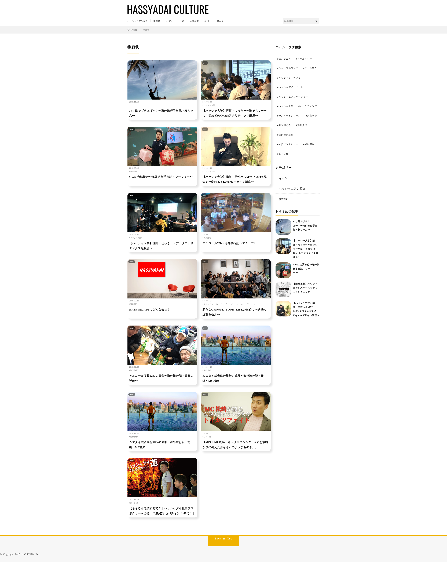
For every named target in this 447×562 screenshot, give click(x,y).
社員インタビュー (288, 144)
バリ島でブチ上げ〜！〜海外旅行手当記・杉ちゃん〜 (161, 113)
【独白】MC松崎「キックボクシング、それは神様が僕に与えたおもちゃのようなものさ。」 (236, 444)
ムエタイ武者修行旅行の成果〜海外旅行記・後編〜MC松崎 (233, 378)
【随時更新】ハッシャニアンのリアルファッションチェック (305, 287)
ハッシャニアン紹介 (137, 21)
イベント (170, 21)
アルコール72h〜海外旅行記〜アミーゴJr (230, 243)
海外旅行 (134, 171)
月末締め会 (285, 125)
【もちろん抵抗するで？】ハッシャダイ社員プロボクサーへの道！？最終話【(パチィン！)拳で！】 (162, 510)
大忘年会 (312, 115)
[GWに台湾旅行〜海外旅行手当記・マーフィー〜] (283, 270)
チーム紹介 (311, 68)
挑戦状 (156, 21)
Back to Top (223, 538)
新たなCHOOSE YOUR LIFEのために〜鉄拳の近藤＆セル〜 (234, 312)
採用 (206, 21)
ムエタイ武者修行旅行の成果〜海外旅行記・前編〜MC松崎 (159, 444)
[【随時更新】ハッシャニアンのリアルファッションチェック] (283, 289)
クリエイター (209, 304)
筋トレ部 (207, 436)
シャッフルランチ (288, 68)
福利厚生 (134, 304)
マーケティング (308, 106)
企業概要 (194, 21)
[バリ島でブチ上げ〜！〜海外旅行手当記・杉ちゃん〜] (283, 227)
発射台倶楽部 (286, 134)
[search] (316, 21)
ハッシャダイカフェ (290, 77)
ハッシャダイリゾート (226, 304)
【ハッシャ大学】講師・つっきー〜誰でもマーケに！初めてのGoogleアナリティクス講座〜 (235, 113)
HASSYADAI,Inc (31, 554)
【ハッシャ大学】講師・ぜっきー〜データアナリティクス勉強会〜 (161, 245)
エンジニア (285, 58)
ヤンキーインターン (247, 304)
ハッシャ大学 (209, 105)
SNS (182, 21)
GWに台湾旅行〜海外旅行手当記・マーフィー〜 (161, 176)
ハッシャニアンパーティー (293, 97)
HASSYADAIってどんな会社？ (149, 309)
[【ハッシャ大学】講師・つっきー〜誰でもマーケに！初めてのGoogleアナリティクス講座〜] (283, 246)
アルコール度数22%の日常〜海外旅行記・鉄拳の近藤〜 (161, 378)
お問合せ (219, 21)
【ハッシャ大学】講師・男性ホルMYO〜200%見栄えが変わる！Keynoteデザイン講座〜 (235, 179)
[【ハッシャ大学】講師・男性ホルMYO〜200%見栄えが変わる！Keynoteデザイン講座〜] (283, 308)
